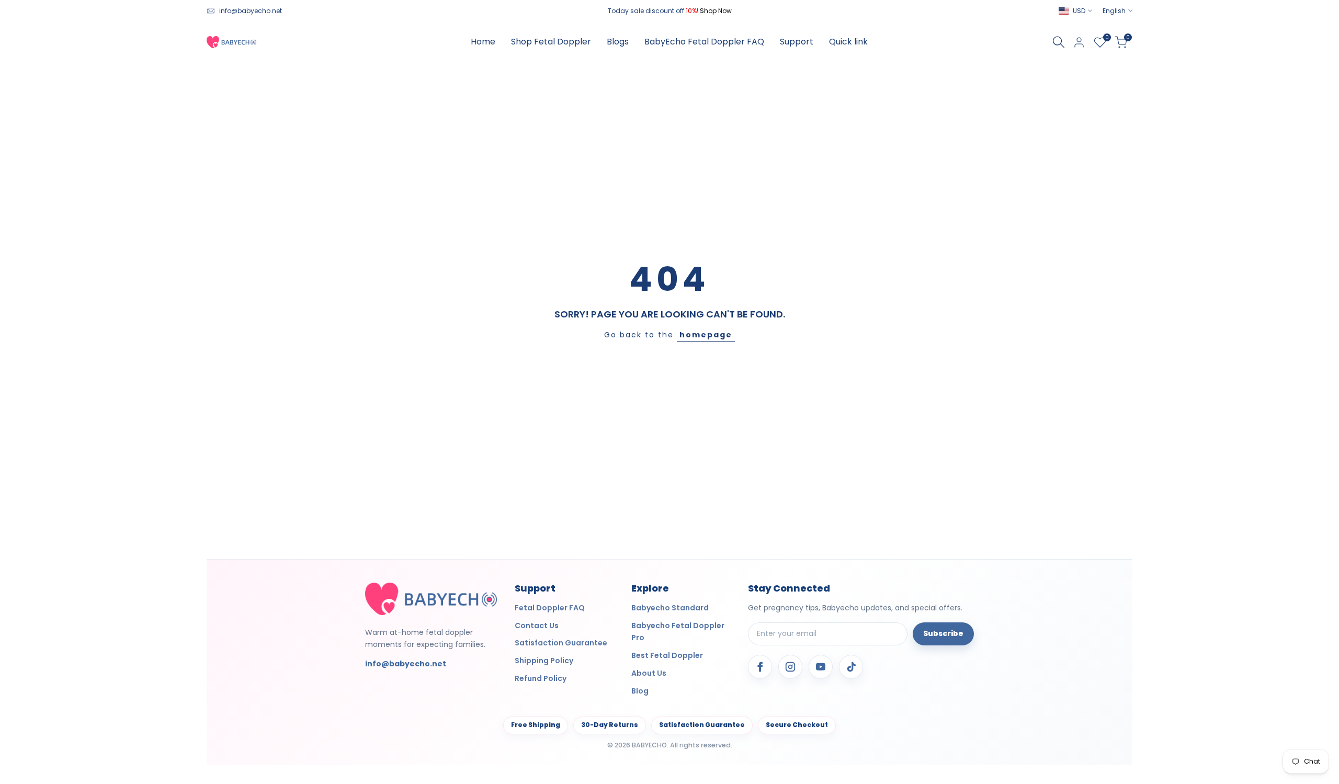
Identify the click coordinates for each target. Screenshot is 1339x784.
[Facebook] (760, 667)
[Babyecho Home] (431, 599)
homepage (705, 334)
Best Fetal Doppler (667, 655)
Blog (640, 691)
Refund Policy (540, 678)
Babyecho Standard (670, 608)
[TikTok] (851, 667)
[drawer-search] (1058, 42)
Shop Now (716, 10)
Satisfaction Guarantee (561, 643)
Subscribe (943, 633)
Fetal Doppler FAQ (550, 608)
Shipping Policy (544, 660)
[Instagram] (790, 667)
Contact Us (537, 625)
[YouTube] (821, 667)
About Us (648, 673)
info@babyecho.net (250, 10)
